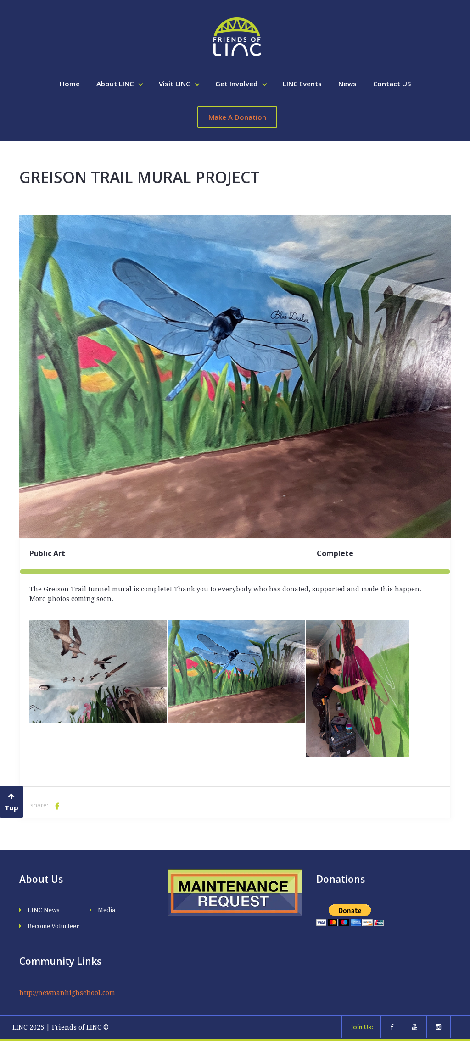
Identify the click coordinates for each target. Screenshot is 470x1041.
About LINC (115, 83)
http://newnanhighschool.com (67, 992)
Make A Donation (237, 117)
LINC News (43, 910)
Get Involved (237, 83)
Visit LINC (175, 83)
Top (11, 807)
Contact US (392, 83)
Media (106, 910)
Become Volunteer (53, 926)
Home (70, 83)
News (347, 83)
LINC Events (302, 83)
